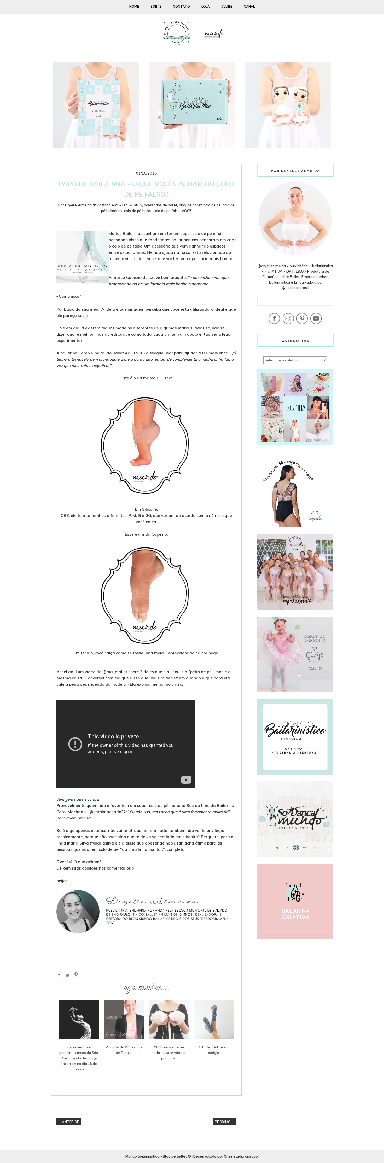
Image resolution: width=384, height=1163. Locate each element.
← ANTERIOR (68, 1122)
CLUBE (226, 6)
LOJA (205, 6)
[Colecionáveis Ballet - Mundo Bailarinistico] (288, 146)
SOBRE (155, 6)
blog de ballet (190, 205)
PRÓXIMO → (225, 1122)
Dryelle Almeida (78, 205)
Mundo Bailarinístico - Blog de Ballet (156, 1156)
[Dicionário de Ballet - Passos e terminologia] (96, 146)
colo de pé (212, 205)
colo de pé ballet (138, 210)
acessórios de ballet (160, 205)
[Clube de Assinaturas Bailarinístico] (192, 146)
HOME (134, 6)
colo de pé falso (166, 210)
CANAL (249, 6)
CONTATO (181, 6)
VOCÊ (186, 210)
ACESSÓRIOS (130, 205)
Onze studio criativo (241, 1156)
